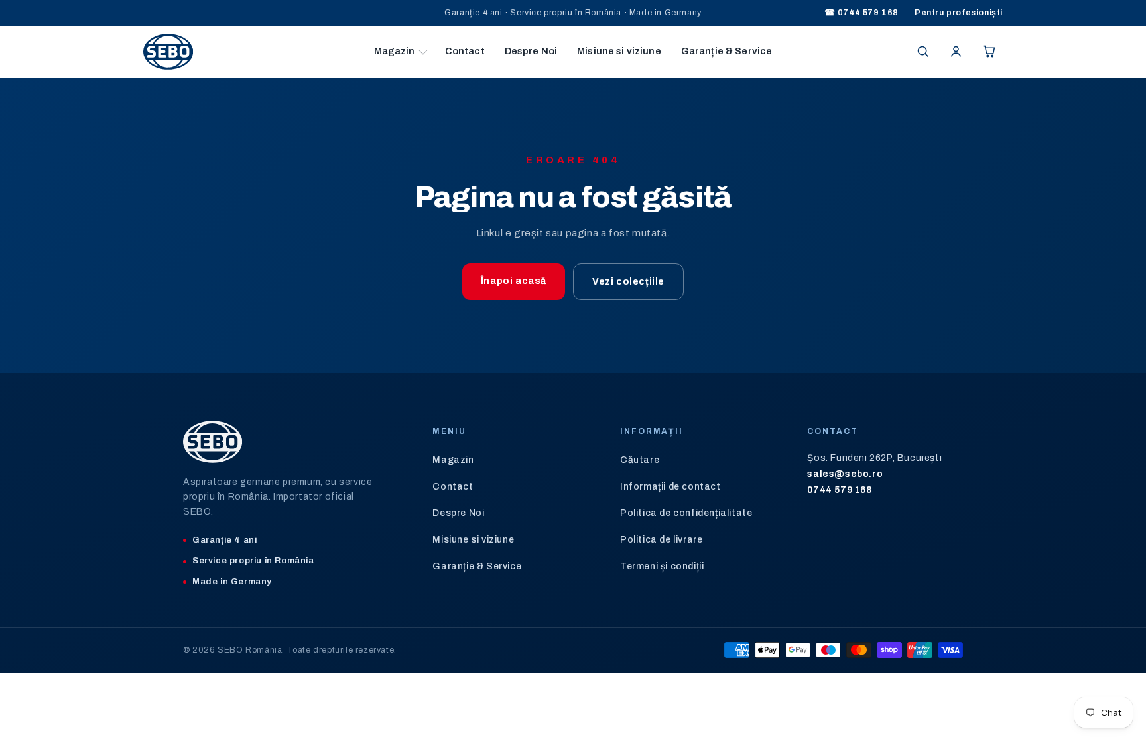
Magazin (394, 51)
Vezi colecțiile (628, 282)
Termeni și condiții (662, 566)
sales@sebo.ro (845, 474)
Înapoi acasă (513, 281)
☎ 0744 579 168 (861, 12)
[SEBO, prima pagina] (253, 52)
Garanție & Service (727, 51)
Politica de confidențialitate (686, 513)
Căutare (639, 460)
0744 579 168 (839, 490)
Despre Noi (531, 51)
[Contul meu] (956, 52)
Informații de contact (670, 487)
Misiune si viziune (619, 51)
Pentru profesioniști (959, 12)
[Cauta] (922, 52)
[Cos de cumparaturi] (989, 52)
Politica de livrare (661, 540)
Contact (465, 51)
